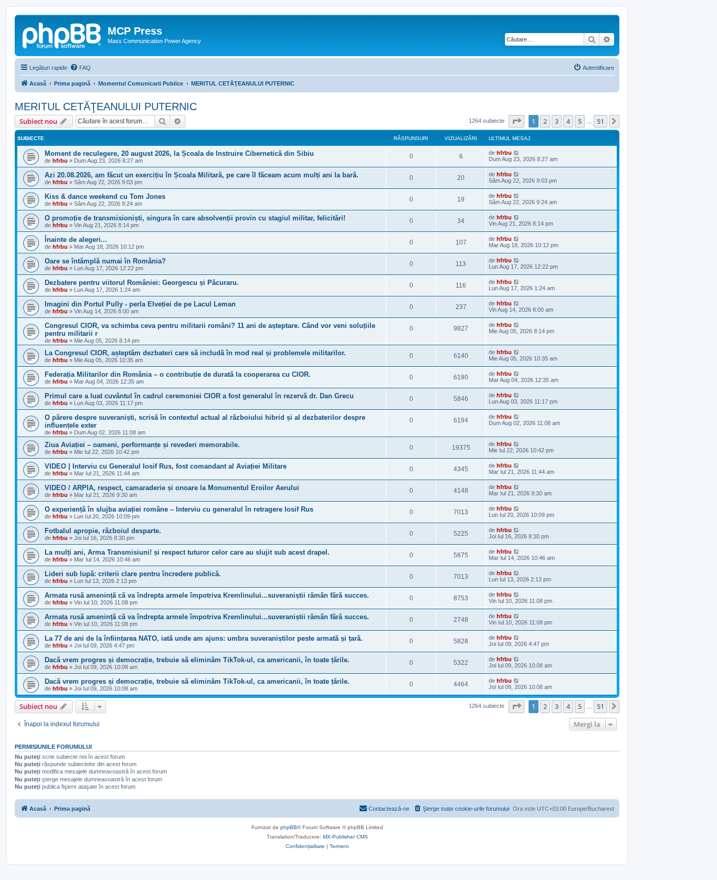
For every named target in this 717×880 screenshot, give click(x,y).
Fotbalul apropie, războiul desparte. (103, 531)
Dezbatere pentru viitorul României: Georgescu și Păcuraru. (142, 283)
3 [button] (556, 121)
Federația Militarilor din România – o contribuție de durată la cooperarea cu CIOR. (178, 374)
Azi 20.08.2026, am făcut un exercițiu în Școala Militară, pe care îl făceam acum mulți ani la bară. (201, 175)
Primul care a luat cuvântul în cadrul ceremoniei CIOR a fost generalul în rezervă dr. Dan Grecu (199, 396)
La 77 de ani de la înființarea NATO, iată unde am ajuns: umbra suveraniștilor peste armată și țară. (204, 638)
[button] (516, 121)
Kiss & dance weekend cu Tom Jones (105, 196)
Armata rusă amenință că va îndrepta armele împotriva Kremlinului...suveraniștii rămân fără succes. (207, 595)
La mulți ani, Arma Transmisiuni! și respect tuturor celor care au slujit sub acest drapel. (187, 552)
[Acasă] (62, 34)
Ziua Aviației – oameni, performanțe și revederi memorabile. (142, 445)
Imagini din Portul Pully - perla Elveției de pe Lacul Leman (140, 304)
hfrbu (60, 160)
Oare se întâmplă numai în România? (105, 261)
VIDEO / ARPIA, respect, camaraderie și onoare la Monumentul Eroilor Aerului (172, 488)
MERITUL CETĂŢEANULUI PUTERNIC (106, 106)
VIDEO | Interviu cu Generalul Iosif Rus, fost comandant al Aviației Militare (166, 466)
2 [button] (545, 121)
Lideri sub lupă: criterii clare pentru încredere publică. (133, 574)
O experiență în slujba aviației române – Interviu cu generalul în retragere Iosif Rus (179, 509)
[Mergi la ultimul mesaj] (516, 153)
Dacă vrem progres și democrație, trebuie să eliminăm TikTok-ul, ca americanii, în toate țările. (197, 660)
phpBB (288, 827)
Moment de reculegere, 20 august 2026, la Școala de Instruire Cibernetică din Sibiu (179, 153)
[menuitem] (80, 67)
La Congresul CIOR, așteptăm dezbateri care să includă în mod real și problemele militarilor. (195, 353)
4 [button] (568, 121)
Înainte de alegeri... (76, 239)
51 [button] (600, 121)
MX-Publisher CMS (345, 837)
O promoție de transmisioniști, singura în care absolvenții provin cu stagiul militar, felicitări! (195, 218)
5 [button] (580, 121)
